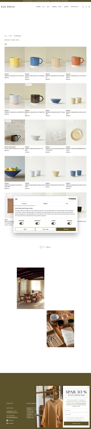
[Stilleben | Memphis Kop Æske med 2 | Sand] (76, 96)
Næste (48, 247)
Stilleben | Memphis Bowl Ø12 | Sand (55, 185)
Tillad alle (66, 229)
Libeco (6, 219)
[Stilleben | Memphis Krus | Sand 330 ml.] (56, 59)
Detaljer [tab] (45, 203)
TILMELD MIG (76, 423)
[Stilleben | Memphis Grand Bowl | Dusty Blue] (15, 169)
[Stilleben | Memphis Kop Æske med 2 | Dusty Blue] (76, 169)
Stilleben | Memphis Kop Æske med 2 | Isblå (35, 185)
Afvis (25, 229)
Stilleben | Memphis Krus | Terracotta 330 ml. (76, 76)
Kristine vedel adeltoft (10, 147)
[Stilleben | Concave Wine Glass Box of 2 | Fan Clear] (56, 132)
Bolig (6, 35)
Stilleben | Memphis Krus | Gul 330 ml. (14, 76)
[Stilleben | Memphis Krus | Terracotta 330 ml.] (76, 59)
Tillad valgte (45, 229)
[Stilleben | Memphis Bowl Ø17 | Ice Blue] (35, 132)
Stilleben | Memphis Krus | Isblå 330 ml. (15, 112)
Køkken (10, 35)
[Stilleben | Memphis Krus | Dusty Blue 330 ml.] (35, 59)
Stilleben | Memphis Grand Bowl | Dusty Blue (13, 185)
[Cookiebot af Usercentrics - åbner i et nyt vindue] (69, 199)
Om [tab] (67, 203)
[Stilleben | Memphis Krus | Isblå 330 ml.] (15, 96)
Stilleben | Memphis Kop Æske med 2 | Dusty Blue (76, 185)
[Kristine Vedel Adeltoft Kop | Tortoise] (15, 132)
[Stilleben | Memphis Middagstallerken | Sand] (76, 132)
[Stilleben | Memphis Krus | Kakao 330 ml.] (35, 96)
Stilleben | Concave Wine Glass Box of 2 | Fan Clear (56, 149)
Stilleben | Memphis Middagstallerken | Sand (76, 149)
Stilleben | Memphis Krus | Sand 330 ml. (55, 76)
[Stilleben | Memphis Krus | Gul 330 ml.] (15, 59)
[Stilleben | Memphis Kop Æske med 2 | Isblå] (35, 169)
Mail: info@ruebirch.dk (12, 417)
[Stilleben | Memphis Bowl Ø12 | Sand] (56, 169)
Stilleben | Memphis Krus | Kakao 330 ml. (34, 113)
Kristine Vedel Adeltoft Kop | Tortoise (14, 148)
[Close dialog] (88, 387)
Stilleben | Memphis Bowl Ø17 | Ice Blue (34, 149)
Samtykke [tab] (24, 203)
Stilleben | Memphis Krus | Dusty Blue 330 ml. (35, 76)
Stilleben (7, 74)
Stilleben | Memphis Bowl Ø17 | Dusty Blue (55, 113)
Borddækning (17, 35)
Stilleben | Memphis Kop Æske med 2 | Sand (76, 113)
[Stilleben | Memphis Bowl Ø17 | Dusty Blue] (56, 96)
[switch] (37, 223)
